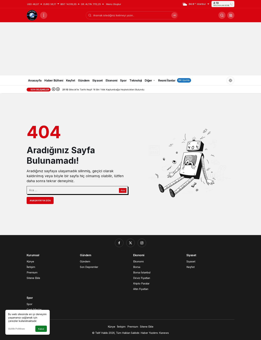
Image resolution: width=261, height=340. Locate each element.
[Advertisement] (130, 49)
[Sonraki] (58, 89)
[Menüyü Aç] (43, 15)
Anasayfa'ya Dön (40, 200)
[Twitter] (130, 243)
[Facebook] (119, 243)
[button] (230, 15)
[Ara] (221, 15)
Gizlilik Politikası (16, 328)
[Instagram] (142, 243)
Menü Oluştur (113, 4)
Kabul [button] (41, 329)
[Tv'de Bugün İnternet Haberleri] (32, 15)
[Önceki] (53, 89)
